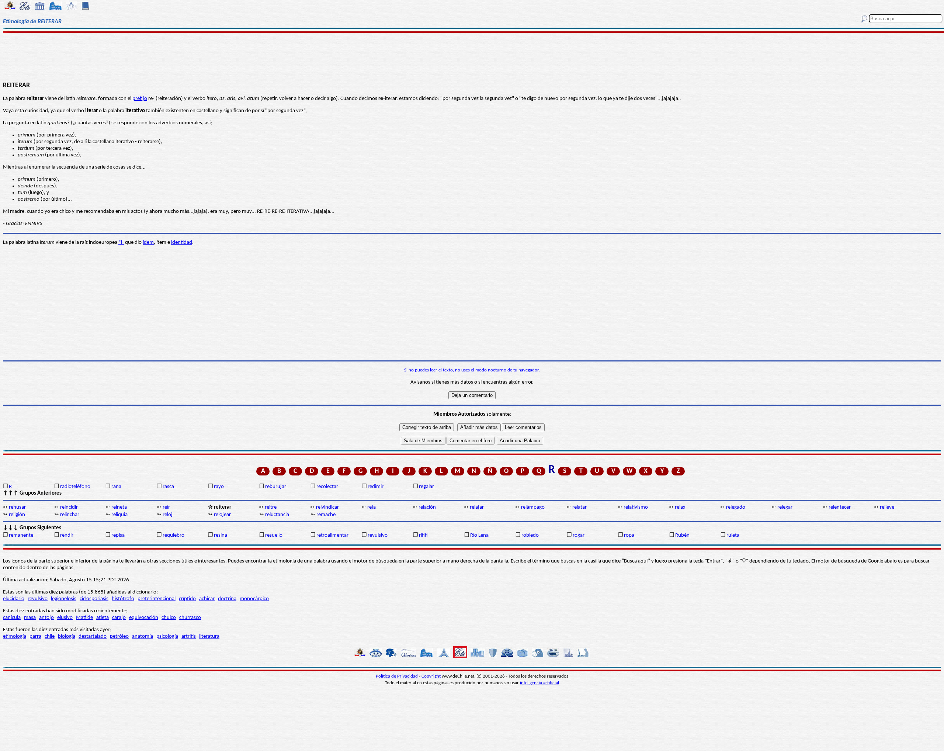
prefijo (139, 98)
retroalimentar (332, 535)
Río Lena (479, 535)
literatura (209, 636)
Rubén (682, 535)
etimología (14, 636)
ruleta (732, 535)
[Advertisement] (472, 56)
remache (326, 515)
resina (220, 535)
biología (66, 636)
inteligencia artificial (539, 683)
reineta (119, 507)
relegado (735, 507)
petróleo (119, 636)
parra (35, 636)
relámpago (533, 507)
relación (427, 507)
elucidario (13, 599)
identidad (181, 242)
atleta (102, 617)
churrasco (190, 617)
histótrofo (123, 599)
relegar (784, 507)
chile (50, 636)
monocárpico (254, 599)
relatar (579, 507)
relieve (887, 507)
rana (116, 486)
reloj (168, 515)
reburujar (275, 486)
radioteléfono (75, 486)
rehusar (17, 507)
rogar (578, 535)
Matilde (84, 617)
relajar (477, 507)
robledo (530, 535)
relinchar (69, 515)
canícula (12, 617)
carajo (119, 617)
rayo (219, 486)
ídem (148, 242)
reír (166, 507)
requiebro (173, 535)
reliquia (119, 515)
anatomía (142, 636)
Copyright (431, 676)
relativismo (636, 507)
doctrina (227, 599)
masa (30, 617)
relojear (222, 515)
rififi (423, 535)
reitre (271, 507)
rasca (168, 486)
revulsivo (378, 535)
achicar (207, 599)
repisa (118, 535)
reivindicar (327, 507)
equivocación (143, 617)
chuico (169, 617)
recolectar (327, 486)
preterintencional (157, 599)
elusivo (65, 617)
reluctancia (277, 515)
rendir (66, 535)
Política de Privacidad (397, 676)
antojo (46, 617)
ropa (629, 535)
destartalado (93, 636)
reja (371, 507)
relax (680, 507)
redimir (376, 486)
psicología (167, 636)
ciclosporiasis (94, 599)
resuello (273, 535)
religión (17, 515)
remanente (21, 535)
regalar (426, 486)
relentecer (840, 507)
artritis (188, 636)
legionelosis (63, 599)
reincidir (69, 507)
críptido (187, 599)
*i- (121, 242)
